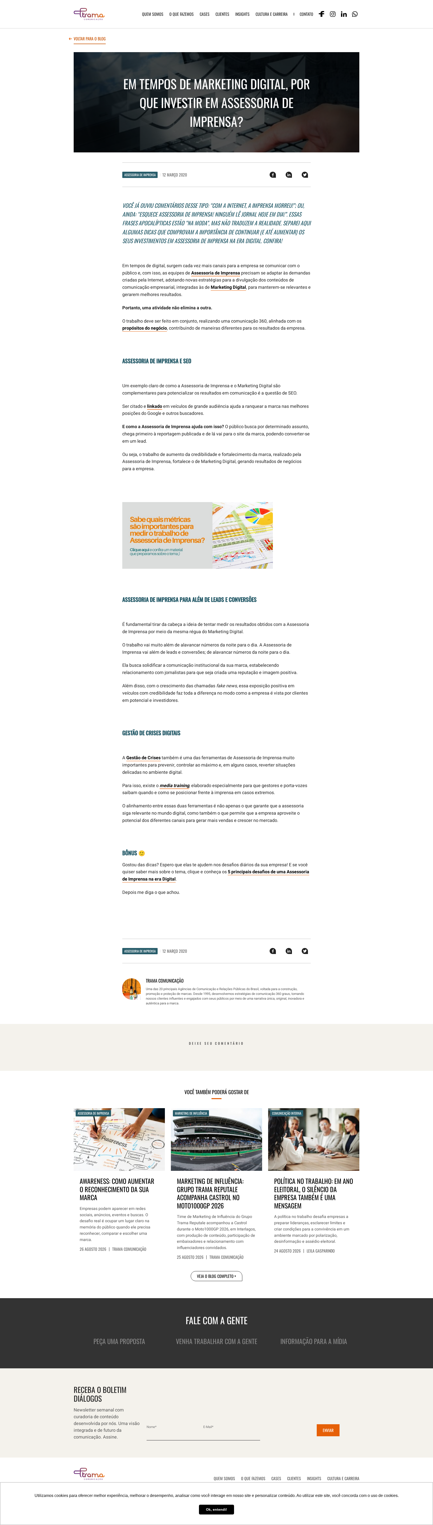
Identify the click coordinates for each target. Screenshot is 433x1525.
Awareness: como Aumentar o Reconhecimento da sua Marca (117, 1189)
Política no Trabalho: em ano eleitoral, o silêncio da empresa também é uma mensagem (313, 1193)
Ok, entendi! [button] (216, 1509)
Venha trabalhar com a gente (216, 1341)
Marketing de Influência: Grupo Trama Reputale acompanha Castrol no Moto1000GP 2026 (210, 1193)
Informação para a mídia (313, 1341)
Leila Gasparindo (321, 1251)
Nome (152, 1426)
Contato (306, 14)
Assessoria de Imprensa (140, 174)
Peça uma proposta (119, 1341)
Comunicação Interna (286, 1113)
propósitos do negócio (144, 328)
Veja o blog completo (215, 1276)
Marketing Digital (228, 287)
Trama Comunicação (129, 1249)
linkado (154, 406)
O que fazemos (181, 14)
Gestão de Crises (143, 757)
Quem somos (152, 14)
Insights (242, 14)
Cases (204, 14)
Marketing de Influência (191, 1113)
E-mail (208, 1426)
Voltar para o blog (90, 39)
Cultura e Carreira (272, 14)
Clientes (222, 14)
